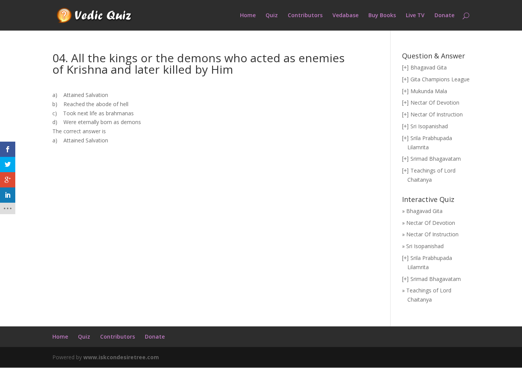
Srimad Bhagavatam (435, 158)
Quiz (272, 16)
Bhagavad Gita (428, 67)
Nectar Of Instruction (436, 114)
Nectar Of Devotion (434, 102)
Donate (444, 16)
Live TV (415, 16)
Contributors (305, 16)
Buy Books (382, 16)
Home (248, 16)
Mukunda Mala (428, 91)
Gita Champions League (440, 79)
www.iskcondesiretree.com (121, 357)
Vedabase (345, 16)
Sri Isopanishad (429, 126)
